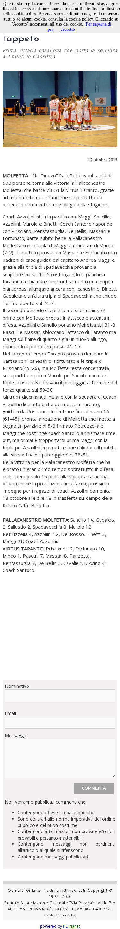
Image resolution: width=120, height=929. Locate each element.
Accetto (68, 29)
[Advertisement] (60, 627)
